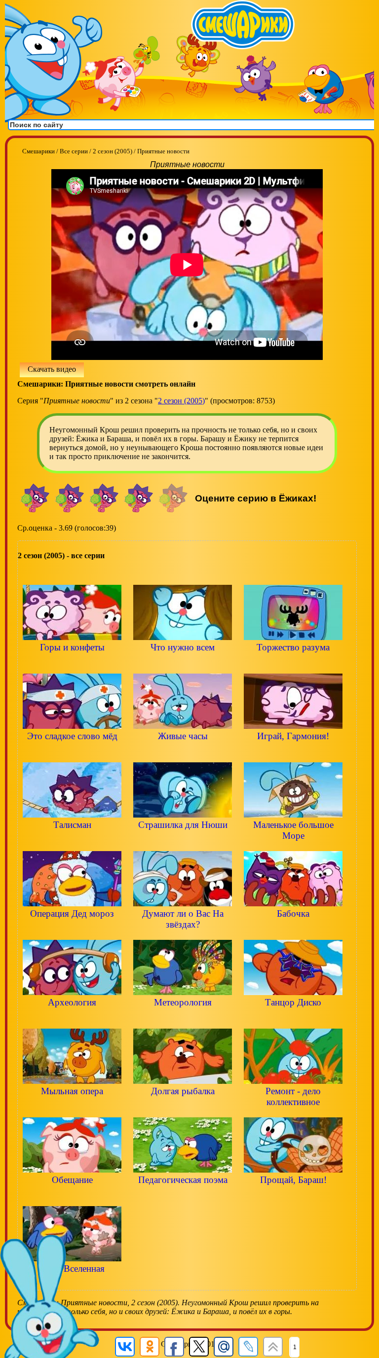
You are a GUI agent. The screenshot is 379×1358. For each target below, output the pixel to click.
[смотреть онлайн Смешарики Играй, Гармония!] (293, 753)
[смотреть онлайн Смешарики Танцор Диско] (293, 1019)
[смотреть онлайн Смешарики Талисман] (72, 841)
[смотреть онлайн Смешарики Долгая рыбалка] (182, 1108)
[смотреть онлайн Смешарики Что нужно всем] (182, 664)
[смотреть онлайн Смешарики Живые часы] (182, 753)
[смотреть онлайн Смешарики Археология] (72, 1019)
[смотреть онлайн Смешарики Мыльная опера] (72, 1108)
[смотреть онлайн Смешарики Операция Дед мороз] (72, 930)
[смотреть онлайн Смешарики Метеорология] (182, 1019)
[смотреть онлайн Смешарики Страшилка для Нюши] (182, 841)
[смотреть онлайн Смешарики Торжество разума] (293, 664)
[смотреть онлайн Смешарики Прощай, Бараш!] (293, 1196)
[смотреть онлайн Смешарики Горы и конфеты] (72, 664)
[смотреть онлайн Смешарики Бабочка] (293, 930)
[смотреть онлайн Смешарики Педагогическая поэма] (182, 1196)
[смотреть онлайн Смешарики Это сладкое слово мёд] (72, 753)
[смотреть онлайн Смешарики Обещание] (72, 1196)
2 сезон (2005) (181, 400)
